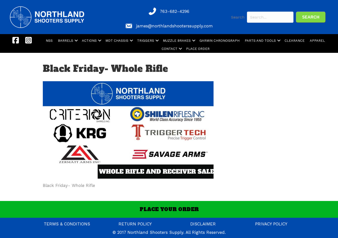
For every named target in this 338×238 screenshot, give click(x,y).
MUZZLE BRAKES (177, 40)
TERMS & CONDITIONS (67, 223)
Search (237, 17)
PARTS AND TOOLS (260, 40)
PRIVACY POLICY (271, 223)
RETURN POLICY (135, 223)
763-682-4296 (174, 11)
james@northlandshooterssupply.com (174, 25)
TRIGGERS (145, 40)
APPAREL (317, 40)
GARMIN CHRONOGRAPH (219, 40)
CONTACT (169, 49)
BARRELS (65, 40)
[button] (311, 17)
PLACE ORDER (198, 49)
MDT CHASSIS (116, 40)
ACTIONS (89, 40)
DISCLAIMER (203, 223)
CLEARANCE (295, 40)
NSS (49, 40)
